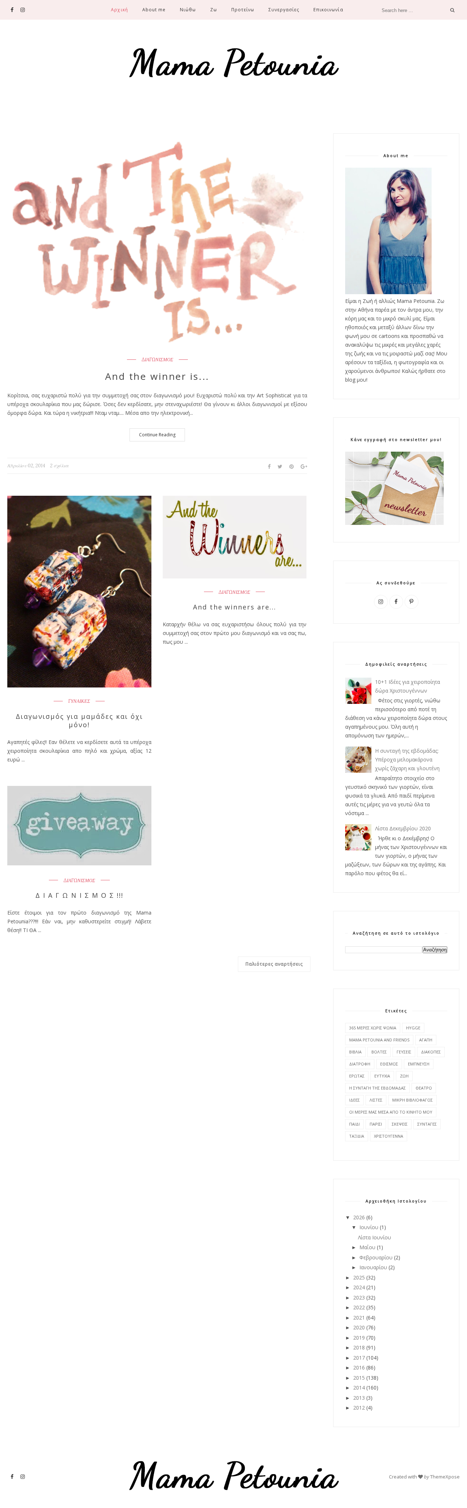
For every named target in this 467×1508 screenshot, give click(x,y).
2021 (359, 1317)
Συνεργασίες (284, 10)
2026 (359, 1217)
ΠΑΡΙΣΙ (376, 1124)
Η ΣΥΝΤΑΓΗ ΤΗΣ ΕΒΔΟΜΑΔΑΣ (377, 1088)
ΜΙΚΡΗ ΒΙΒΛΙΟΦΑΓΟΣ (412, 1100)
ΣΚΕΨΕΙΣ (400, 1124)
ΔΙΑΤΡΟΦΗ (359, 1064)
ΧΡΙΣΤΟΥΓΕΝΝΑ (388, 1136)
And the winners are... (235, 607)
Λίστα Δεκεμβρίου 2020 (403, 828)
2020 (359, 1327)
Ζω (213, 10)
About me (154, 10)
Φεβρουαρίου (376, 1257)
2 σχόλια (59, 466)
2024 (359, 1287)
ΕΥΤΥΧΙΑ (382, 1076)
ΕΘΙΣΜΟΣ (389, 1064)
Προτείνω (242, 10)
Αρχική (119, 10)
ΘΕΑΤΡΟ (424, 1088)
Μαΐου (367, 1247)
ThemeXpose (445, 1476)
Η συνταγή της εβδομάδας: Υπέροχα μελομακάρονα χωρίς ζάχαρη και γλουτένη (407, 759)
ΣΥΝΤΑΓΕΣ (427, 1124)
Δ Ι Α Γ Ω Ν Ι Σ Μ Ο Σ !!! (79, 895)
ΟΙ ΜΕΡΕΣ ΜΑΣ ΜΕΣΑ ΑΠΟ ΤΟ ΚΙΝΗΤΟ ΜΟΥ (390, 1112)
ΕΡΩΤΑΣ (356, 1076)
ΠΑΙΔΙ (354, 1124)
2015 (359, 1377)
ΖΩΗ (404, 1076)
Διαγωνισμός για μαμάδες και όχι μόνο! (79, 720)
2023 (359, 1297)
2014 (359, 1387)
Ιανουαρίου (373, 1267)
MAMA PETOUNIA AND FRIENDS (379, 1040)
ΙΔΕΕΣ (354, 1100)
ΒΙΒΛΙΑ (355, 1052)
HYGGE (413, 1027)
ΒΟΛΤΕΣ (379, 1052)
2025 (359, 1277)
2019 (359, 1337)
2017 (359, 1357)
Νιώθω (188, 10)
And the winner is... (157, 376)
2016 (359, 1367)
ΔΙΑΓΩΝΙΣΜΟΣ (157, 360)
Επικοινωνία (328, 10)
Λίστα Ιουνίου (374, 1237)
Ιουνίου (368, 1227)
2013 (359, 1397)
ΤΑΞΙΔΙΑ (356, 1136)
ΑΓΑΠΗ (425, 1040)
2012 (359, 1407)
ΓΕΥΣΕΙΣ (404, 1052)
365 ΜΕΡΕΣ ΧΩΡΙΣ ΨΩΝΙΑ (372, 1027)
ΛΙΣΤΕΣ (376, 1100)
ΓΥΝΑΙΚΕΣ (79, 701)
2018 (359, 1347)
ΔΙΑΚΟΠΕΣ (431, 1052)
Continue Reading (157, 435)
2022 (359, 1307)
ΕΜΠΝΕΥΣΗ (418, 1064)
